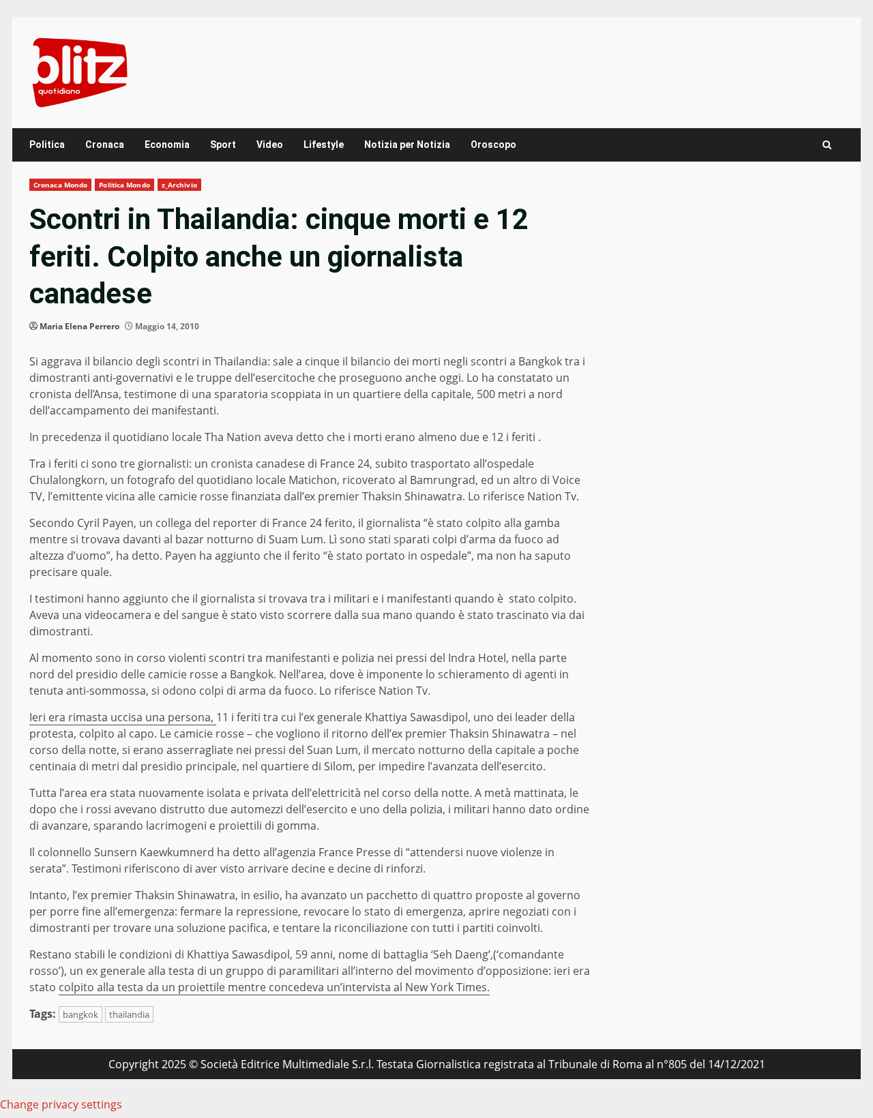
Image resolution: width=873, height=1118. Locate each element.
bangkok (80, 1014)
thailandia (129, 1014)
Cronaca (104, 144)
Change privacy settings (61, 1104)
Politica (47, 144)
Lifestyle (324, 144)
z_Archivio (179, 185)
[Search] (827, 145)
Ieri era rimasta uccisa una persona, (122, 717)
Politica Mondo (124, 185)
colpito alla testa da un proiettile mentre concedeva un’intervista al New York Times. (274, 987)
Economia (167, 144)
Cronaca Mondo (60, 185)
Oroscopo (493, 144)
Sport (223, 144)
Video (269, 144)
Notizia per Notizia (407, 144)
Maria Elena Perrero (79, 326)
